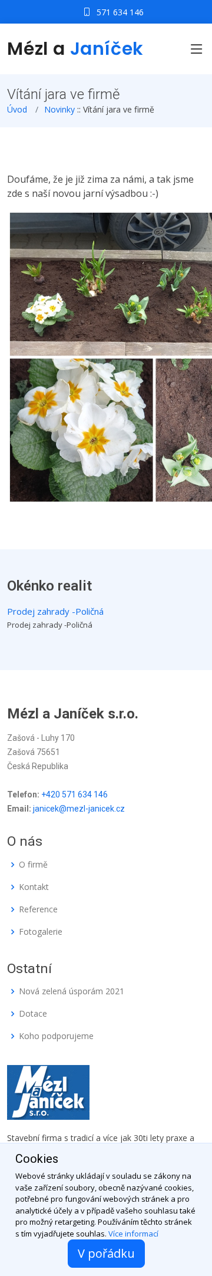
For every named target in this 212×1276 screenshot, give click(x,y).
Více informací (133, 1233)
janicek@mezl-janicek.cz (79, 808)
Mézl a (75, 48)
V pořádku (106, 1253)
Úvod (17, 109)
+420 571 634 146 (74, 794)
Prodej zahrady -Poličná (55, 611)
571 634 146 (120, 12)
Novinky (59, 109)
